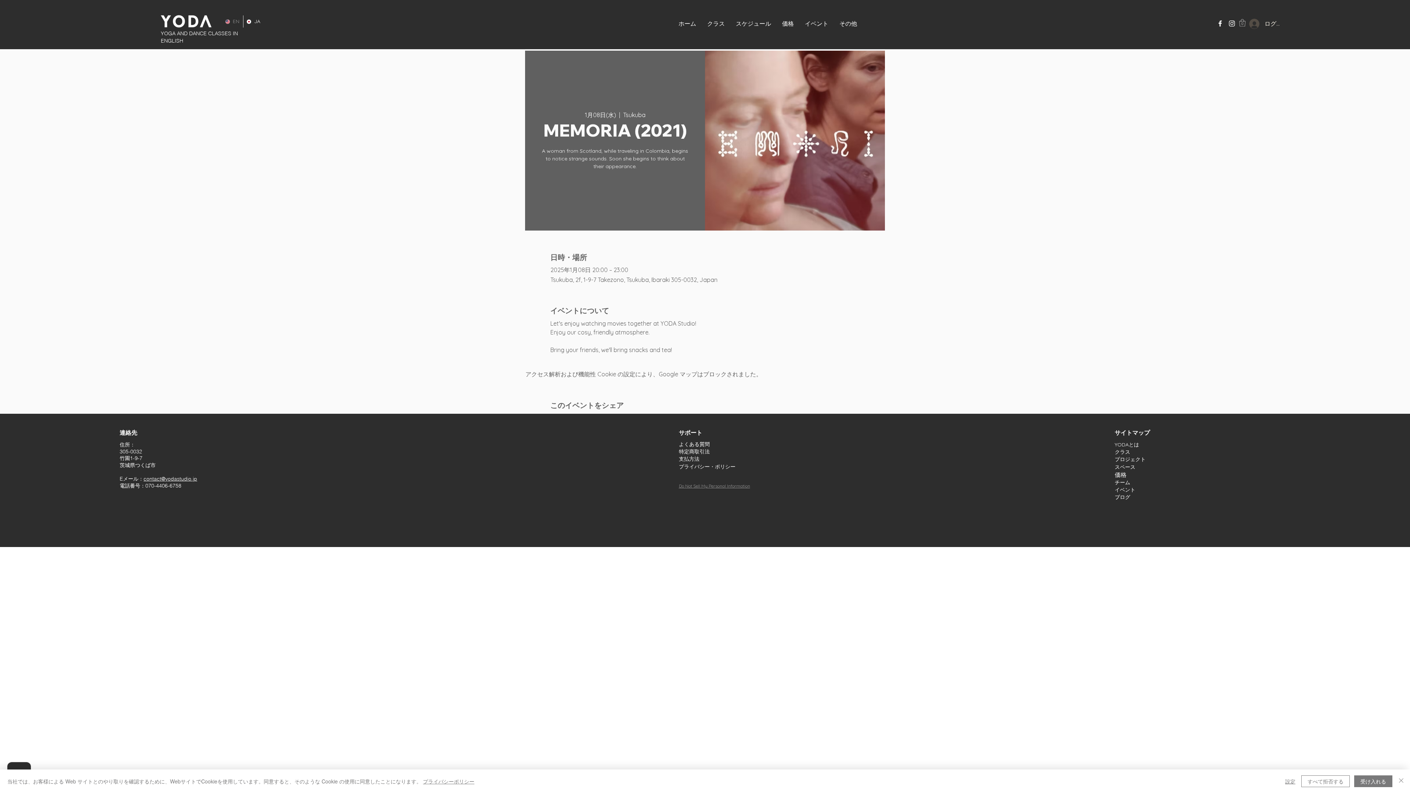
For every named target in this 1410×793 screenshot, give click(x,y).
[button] (816, 23)
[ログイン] (1248, 24)
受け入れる (1373, 781)
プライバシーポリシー (448, 781)
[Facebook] (1220, 23)
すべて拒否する (1326, 781)
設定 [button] (1290, 781)
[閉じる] (1401, 781)
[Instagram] (1232, 23)
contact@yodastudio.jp (170, 478)
